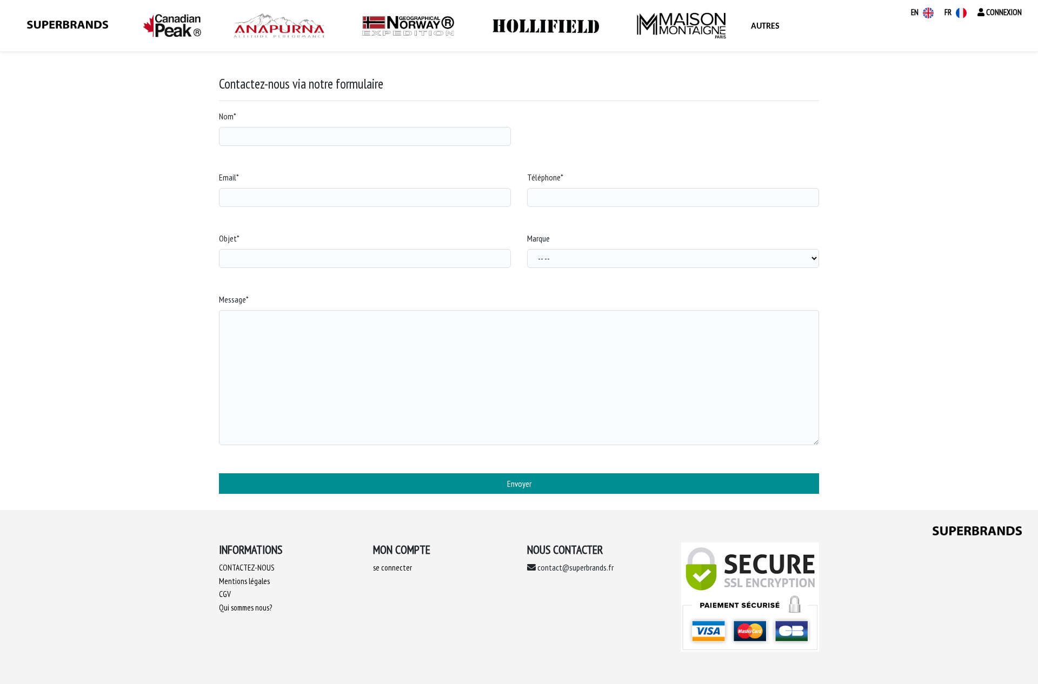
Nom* (227, 116)
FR (948, 12)
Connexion (1003, 12)
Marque (538, 238)
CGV (225, 594)
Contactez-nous (247, 567)
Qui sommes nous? (245, 607)
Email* (229, 177)
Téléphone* (545, 177)
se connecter (392, 567)
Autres (765, 26)
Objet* (229, 238)
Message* (234, 299)
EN (915, 12)
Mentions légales (244, 581)
